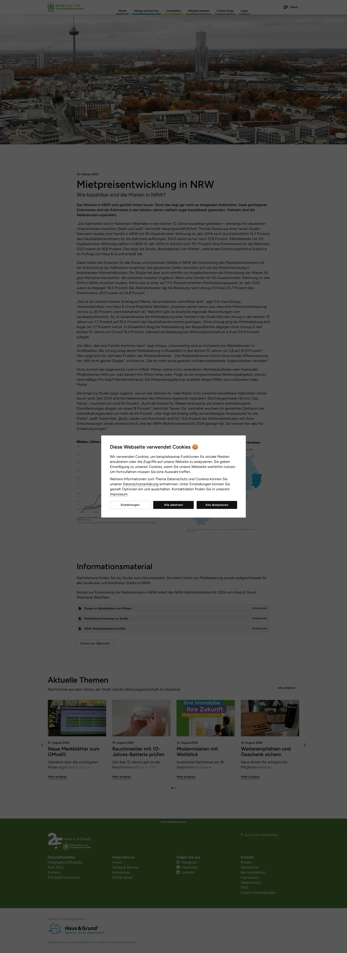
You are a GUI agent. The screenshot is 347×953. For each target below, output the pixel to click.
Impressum (119, 494)
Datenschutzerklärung (140, 484)
